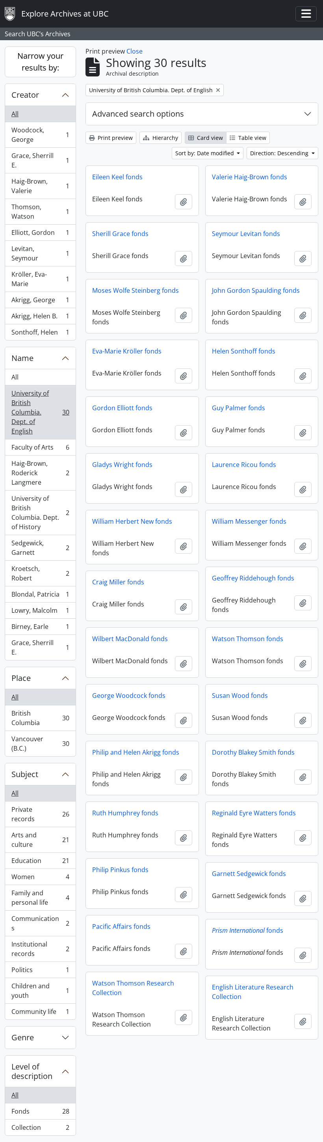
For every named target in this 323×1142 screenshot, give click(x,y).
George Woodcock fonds (128, 695)
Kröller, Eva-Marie (40, 279)
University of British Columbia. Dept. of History (40, 512)
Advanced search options (138, 113)
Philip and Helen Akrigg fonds (135, 752)
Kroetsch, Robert (40, 573)
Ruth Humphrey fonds (125, 813)
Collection (40, 1129)
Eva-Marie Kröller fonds (127, 351)
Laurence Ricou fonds (244, 464)
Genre (22, 1037)
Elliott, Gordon (40, 234)
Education (40, 862)
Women (40, 878)
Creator (25, 94)
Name (22, 358)
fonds (247, 930)
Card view (209, 137)
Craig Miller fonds (118, 582)
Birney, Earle (40, 628)
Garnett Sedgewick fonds (249, 873)
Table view (251, 137)
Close (134, 51)
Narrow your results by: (40, 61)
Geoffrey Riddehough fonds (253, 578)
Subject (24, 774)
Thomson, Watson (40, 212)
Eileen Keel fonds (117, 177)
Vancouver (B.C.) (40, 744)
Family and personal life (40, 898)
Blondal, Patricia (40, 596)
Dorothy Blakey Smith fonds (253, 752)
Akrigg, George (40, 302)
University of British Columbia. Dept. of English (40, 412)
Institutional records (40, 949)
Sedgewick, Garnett (40, 548)
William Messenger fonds (249, 521)
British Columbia (40, 718)
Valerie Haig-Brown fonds (249, 177)
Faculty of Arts (40, 449)
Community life (40, 1013)
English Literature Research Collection (252, 992)
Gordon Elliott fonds (122, 408)
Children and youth (40, 991)
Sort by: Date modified (205, 153)
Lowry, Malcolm (40, 612)
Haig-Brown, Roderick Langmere (40, 473)
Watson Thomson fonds (247, 638)
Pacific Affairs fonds (121, 926)
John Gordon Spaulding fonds (256, 290)
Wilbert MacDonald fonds (130, 638)
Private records (40, 814)
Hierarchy (164, 137)
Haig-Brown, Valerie (40, 186)
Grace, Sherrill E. (40, 160)
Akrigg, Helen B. (40, 318)
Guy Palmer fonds (238, 408)
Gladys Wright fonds (122, 464)
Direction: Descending (280, 153)
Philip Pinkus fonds (120, 869)
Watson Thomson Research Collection (133, 988)
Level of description (31, 1071)
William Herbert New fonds (132, 521)
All (15, 114)
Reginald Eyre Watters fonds (254, 813)
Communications (40, 923)
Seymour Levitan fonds (246, 233)
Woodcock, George (40, 135)
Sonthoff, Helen (40, 334)
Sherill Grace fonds (120, 233)
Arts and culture (40, 840)
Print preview (114, 137)
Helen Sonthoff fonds (243, 351)
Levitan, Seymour (40, 253)
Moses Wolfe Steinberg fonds (135, 290)
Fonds (40, 1113)
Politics (40, 971)
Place (21, 678)
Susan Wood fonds (240, 695)
